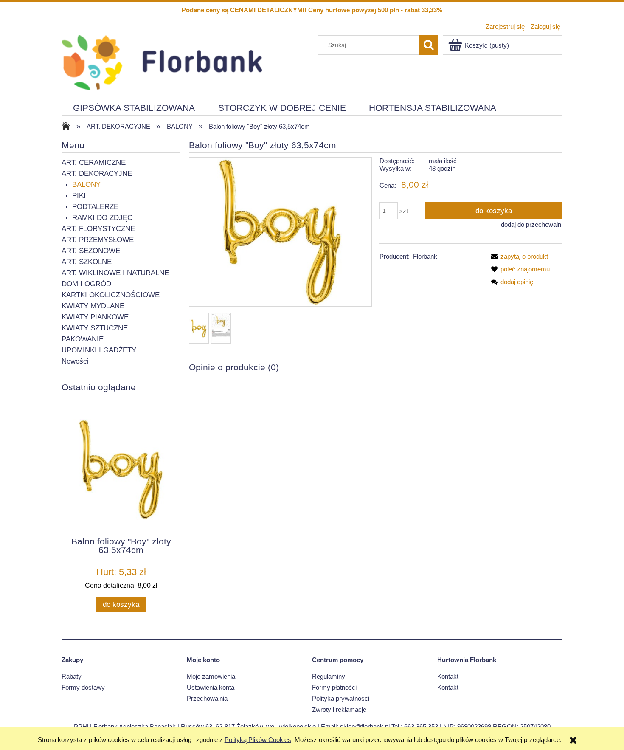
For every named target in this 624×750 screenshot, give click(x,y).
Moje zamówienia (211, 676)
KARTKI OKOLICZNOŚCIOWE (111, 295)
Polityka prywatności (340, 698)
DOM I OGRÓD (86, 284)
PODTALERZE (95, 207)
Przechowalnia (207, 698)
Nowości (75, 361)
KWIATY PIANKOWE (95, 317)
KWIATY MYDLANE (93, 306)
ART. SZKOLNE (87, 262)
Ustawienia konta (210, 687)
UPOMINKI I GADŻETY (99, 350)
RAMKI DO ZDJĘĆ (102, 218)
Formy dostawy (83, 687)
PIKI (79, 196)
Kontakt (447, 676)
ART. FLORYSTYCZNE (98, 229)
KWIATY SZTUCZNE (95, 328)
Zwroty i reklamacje (339, 709)
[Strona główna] (162, 61)
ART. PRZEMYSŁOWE (98, 240)
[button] (518, 256)
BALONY (86, 184)
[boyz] (220, 328)
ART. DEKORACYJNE (97, 173)
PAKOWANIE (83, 339)
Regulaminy (328, 676)
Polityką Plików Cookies (258, 739)
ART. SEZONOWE (91, 251)
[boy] (198, 328)
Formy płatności (334, 687)
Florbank (425, 256)
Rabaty (72, 676)
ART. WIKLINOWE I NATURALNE (115, 273)
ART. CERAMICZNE (94, 162)
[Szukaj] (428, 45)
